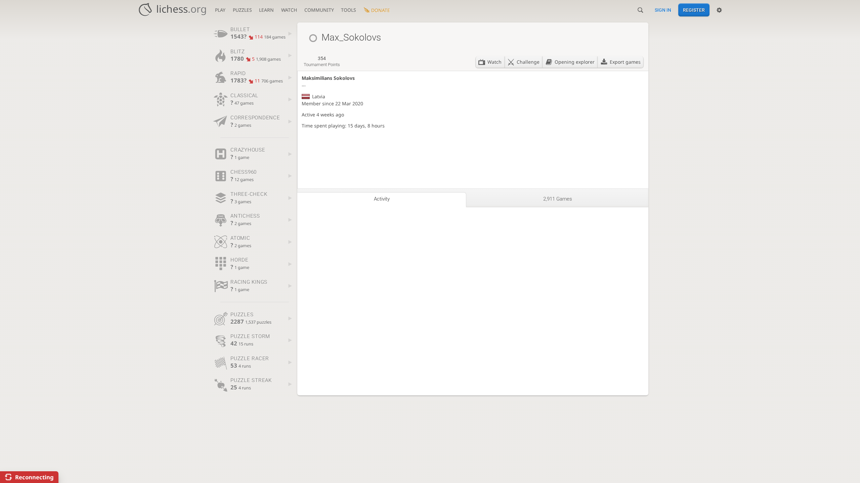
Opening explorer (575, 62)
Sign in (663, 10)
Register (694, 10)
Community (319, 10)
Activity (382, 199)
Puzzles (242, 10)
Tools (348, 10)
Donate (380, 10)
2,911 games (557, 199)
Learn (266, 10)
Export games (625, 62)
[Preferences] (719, 10)
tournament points (322, 61)
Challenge (528, 62)
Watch (289, 10)
